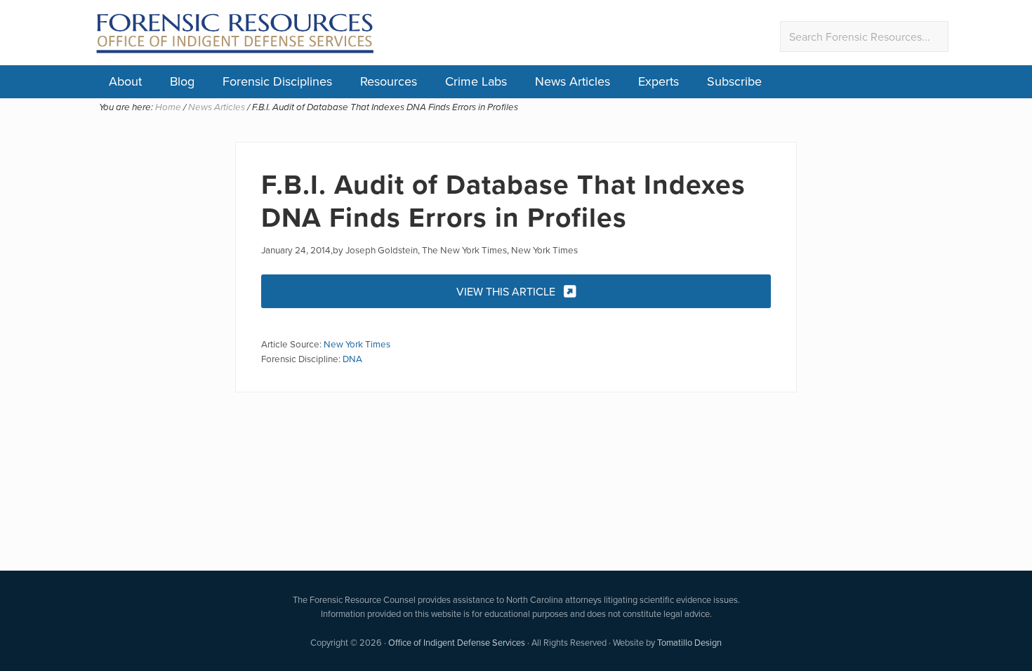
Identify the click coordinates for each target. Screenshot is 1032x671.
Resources (388, 81)
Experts (658, 81)
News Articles (572, 81)
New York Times (357, 343)
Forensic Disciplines (277, 81)
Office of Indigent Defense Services (456, 642)
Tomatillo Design (689, 642)
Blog (182, 81)
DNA (352, 358)
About (125, 81)
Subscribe (734, 81)
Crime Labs (476, 81)
